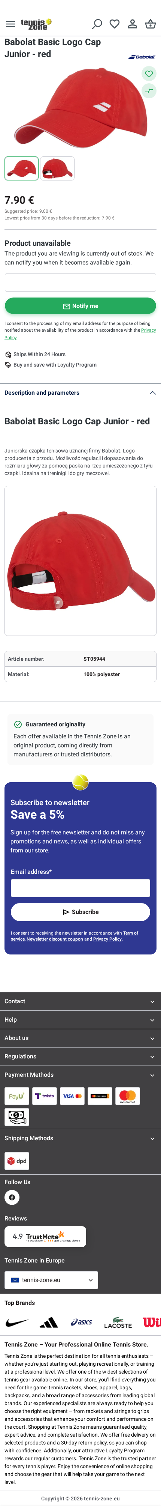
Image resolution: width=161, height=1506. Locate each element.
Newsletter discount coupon (55, 939)
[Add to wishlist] (149, 73)
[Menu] (10, 24)
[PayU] (16, 1096)
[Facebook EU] (11, 1197)
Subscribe (85, 911)
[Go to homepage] (36, 24)
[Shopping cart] (151, 24)
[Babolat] (142, 56)
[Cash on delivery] (16, 1117)
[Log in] (133, 24)
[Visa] (72, 1096)
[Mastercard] (127, 1096)
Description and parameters (41, 392)
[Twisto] (44, 1096)
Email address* (31, 871)
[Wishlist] (115, 24)
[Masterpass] (100, 1096)
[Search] (97, 24)
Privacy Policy (107, 939)
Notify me (85, 306)
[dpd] (16, 1161)
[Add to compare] (149, 90)
